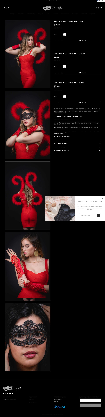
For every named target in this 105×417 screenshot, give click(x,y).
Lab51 (62, 414)
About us (31, 399)
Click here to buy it (65, 136)
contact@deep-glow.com (10, 399)
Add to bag (82, 40)
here (81, 116)
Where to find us (33, 402)
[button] (101, 1)
